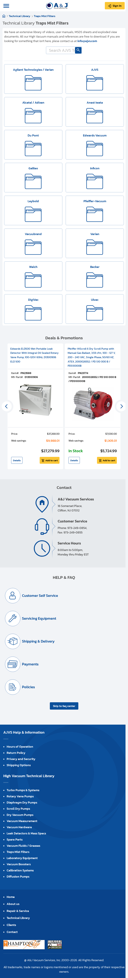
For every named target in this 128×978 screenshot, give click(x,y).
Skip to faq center (64, 706)
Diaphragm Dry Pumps (22, 802)
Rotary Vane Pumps (20, 796)
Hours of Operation (20, 746)
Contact (12, 932)
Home (3, 16)
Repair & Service (18, 911)
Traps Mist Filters (44, 16)
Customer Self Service (40, 595)
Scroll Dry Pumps (18, 808)
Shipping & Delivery (38, 641)
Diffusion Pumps (18, 876)
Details (17, 460)
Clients (11, 925)
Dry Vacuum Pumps (20, 815)
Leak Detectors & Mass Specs (26, 833)
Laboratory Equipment (22, 858)
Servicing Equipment (39, 618)
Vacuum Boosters (19, 864)
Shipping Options (19, 765)
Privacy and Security (21, 759)
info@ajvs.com (87, 41)
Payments (30, 664)
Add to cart (51, 460)
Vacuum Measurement (22, 821)
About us (13, 904)
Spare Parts (14, 839)
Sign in (117, 6)
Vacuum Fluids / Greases (23, 845)
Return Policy (16, 752)
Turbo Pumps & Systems (23, 790)
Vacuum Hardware (19, 827)
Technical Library (19, 16)
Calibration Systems (20, 870)
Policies (28, 687)
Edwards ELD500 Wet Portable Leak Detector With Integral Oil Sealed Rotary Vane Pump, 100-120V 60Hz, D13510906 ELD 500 (34, 355)
